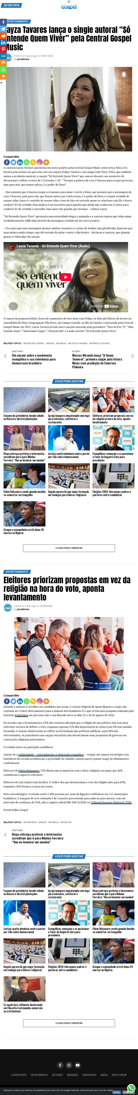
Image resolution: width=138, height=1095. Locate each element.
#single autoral (100, 343)
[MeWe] (3, 56)
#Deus (50, 343)
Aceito (116, 1092)
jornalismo (23, 59)
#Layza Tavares (78, 343)
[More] (46, 162)
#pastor (66, 822)
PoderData (21, 715)
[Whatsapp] (26, 162)
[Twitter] (13, 162)
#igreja (61, 343)
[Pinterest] (3, 49)
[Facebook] (7, 162)
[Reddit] (3, 35)
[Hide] (1, 82)
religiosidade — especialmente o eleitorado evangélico (51, 754)
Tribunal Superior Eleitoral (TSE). (111, 802)
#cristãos (31, 822)
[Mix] (3, 62)
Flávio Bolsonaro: (29, 770)
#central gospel (34, 343)
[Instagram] (40, 162)
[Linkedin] (20, 162)
